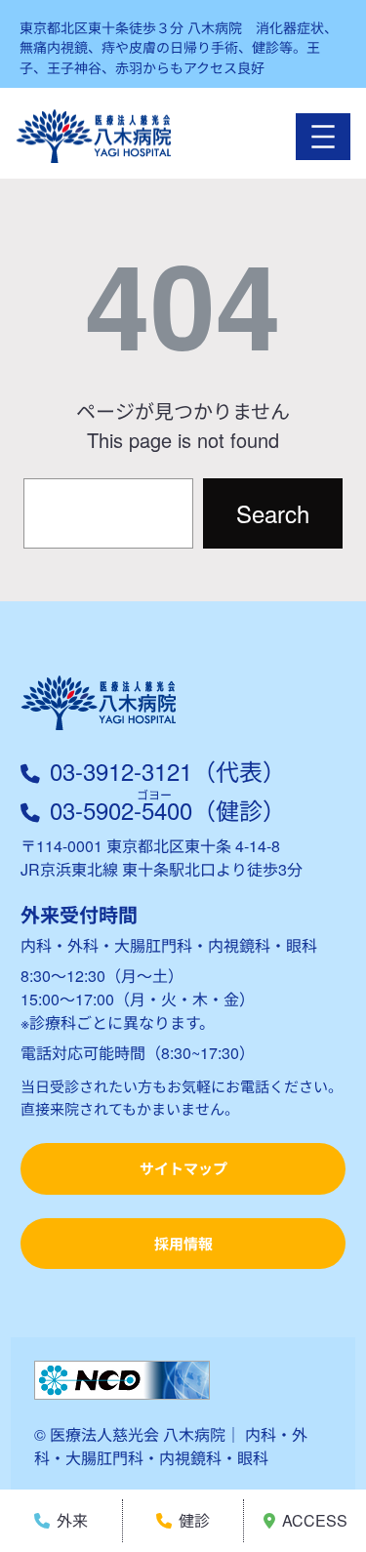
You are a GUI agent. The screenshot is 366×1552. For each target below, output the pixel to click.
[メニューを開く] (323, 136)
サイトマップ (183, 1168)
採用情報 (183, 1243)
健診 (194, 1520)
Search (272, 513)
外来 (72, 1520)
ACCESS (314, 1520)
